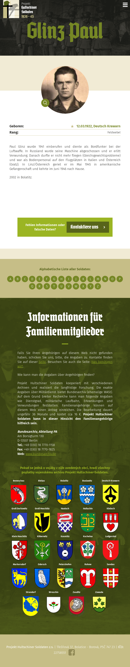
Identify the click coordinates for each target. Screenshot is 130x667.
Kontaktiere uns (84, 227)
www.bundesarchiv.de (41, 454)
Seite (42, 362)
